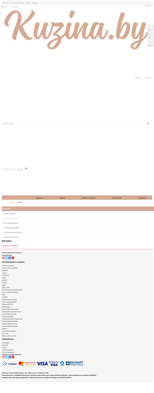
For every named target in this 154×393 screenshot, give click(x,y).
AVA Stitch (5, 270)
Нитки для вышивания (11, 223)
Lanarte (4, 273)
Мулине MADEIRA (7, 316)
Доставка (35, 3)
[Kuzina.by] (77, 50)
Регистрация (14, 7)
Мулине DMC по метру (9, 314)
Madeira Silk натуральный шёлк (12, 319)
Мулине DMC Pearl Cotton (10, 309)
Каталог (16, 198)
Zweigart (4, 328)
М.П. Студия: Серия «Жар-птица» (12, 290)
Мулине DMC (6, 307)
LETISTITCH (5, 275)
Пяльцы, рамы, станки (9, 336)
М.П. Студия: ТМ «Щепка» (10, 292)
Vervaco (4, 282)
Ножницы (5, 333)
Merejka (4, 280)
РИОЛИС (5, 297)
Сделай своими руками (9, 299)
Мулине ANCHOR (7, 304)
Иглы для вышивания (9, 331)
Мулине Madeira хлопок (9, 324)
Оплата (28, 3)
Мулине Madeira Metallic (10, 321)
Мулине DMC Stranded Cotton (11, 311)
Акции (62, 198)
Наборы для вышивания (11, 218)
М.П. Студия (6, 287)
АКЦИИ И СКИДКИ (10, 213)
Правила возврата (8, 350)
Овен (3, 294)
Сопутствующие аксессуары (13, 232)
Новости (39, 198)
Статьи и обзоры (88, 198)
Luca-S (4, 278)
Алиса (4, 285)
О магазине (5, 3)
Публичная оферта (8, 352)
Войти (6, 7)
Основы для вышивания (11, 228)
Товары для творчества (11, 237)
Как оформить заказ (17, 3)
